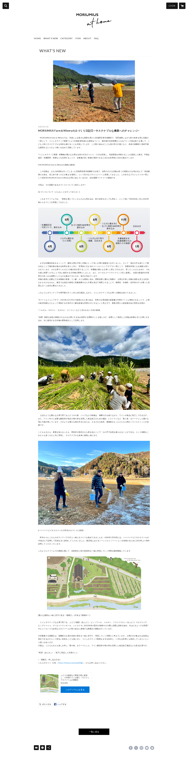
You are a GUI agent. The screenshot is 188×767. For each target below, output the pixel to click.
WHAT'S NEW (50, 38)
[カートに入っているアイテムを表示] (182, 6)
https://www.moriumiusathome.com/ (152, 748)
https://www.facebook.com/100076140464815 (131, 748)
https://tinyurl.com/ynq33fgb (70, 663)
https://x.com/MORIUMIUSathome (136, 748)
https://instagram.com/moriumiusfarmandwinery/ (141, 748)
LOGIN (172, 6)
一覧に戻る (94, 731)
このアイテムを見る (75, 689)
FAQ (96, 38)
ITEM (78, 38)
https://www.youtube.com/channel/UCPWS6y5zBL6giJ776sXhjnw (147, 748)
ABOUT (87, 38)
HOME (37, 38)
